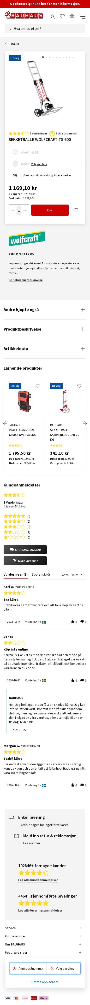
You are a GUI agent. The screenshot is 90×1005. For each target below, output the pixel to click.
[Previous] (5, 423)
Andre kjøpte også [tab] (21, 309)
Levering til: (29, 152)
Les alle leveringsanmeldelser (40, 910)
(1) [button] (28, 531)
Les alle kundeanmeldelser (38, 880)
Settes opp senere (45, 982)
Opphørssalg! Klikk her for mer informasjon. (45, 3)
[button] (25, 549)
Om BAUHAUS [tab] (15, 944)
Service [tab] (10, 928)
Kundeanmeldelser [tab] (22, 485)
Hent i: (24, 163)
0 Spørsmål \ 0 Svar (15, 506)
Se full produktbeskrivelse (26, 280)
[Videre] (84, 423)
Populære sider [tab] (16, 952)
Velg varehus (39, 164)
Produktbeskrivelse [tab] (22, 329)
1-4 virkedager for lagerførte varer (43, 825)
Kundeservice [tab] (15, 936)
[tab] (16, 575)
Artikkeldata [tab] (16, 348)
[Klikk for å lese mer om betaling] (27, 998)
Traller (15, 43)
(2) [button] (28, 521)
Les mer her (31, 843)
